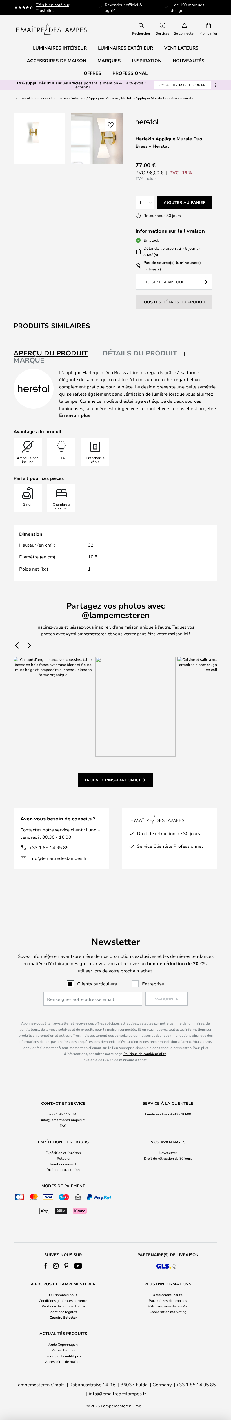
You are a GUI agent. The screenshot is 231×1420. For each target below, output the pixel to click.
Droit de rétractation (63, 1169)
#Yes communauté (168, 1294)
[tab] (55, 353)
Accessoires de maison (63, 1361)
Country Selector (63, 1317)
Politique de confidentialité (144, 1053)
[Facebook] (45, 1266)
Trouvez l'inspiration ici (112, 779)
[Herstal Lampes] (164, 121)
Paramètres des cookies (168, 1300)
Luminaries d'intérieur (68, 98)
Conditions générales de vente (63, 1300)
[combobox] (145, 28)
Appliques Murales (103, 98)
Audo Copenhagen (63, 1344)
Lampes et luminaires (31, 98)
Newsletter (168, 1152)
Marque (29, 360)
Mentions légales (63, 1311)
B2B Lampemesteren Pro (168, 1306)
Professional (130, 73)
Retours (63, 1158)
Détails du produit (140, 353)
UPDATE (182, 85)
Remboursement (63, 1164)
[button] (110, 125)
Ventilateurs (181, 48)
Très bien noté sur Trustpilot (52, 7)
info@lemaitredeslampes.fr (58, 858)
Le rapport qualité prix (63, 1356)
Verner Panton (63, 1350)
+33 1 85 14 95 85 (49, 847)
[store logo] (50, 28)
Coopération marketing (168, 1311)
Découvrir (81, 87)
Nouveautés (188, 60)
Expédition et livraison (63, 1152)
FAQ (63, 1125)
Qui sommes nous (63, 1294)
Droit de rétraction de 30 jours (168, 1158)
